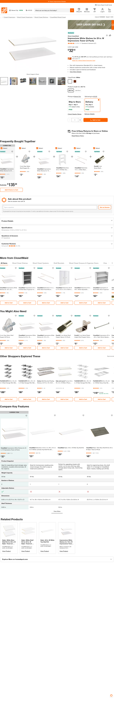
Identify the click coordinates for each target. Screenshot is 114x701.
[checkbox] (20, 148)
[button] (57, 221)
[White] (70, 81)
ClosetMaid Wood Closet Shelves (60, 17)
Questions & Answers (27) (89, 43)
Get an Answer (105, 207)
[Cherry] (75, 81)
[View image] (4, 81)
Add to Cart (96, 120)
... (1, 17)
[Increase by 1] (80, 120)
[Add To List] (106, 35)
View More (57, 511)
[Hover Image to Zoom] (32, 46)
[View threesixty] (42, 81)
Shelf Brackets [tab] (59, 263)
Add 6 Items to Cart (11, 190)
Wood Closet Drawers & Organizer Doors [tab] (83, 263)
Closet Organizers (9, 17)
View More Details (75, 72)
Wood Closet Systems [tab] (41, 263)
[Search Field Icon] (72, 10)
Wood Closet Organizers (25, 17)
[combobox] (52, 10)
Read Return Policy (78, 136)
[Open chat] (113, 25)
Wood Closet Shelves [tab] (20, 263)
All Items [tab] (4, 263)
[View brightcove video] (52, 81)
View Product (6, 551)
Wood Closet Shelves (41, 17)
